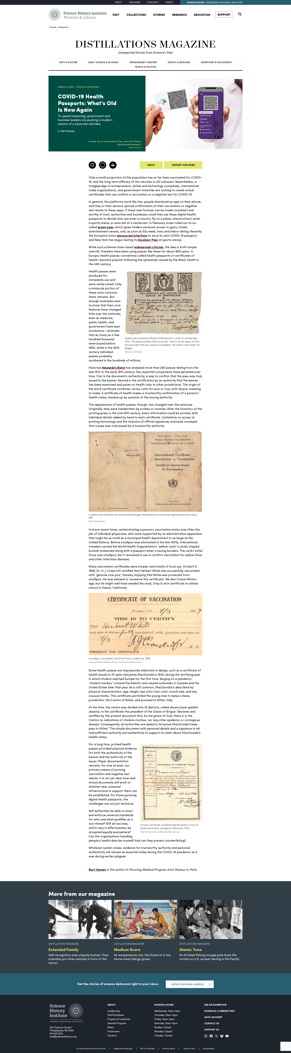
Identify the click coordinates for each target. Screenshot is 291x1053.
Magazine (134, 2)
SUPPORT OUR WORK (183, 165)
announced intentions (132, 235)
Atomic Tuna (190, 949)
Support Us (211, 1029)
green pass (105, 227)
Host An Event (213, 1017)
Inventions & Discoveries (216, 62)
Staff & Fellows (115, 1015)
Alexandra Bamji (113, 367)
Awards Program (116, 1023)
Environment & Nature (143, 62)
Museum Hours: (196, 2)
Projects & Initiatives (118, 1019)
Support (224, 14)
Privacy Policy (169, 1049)
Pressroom (113, 1031)
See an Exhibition (215, 1004)
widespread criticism (148, 247)
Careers (112, 1036)
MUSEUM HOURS (164, 1004)
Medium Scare (127, 949)
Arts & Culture (68, 62)
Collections (136, 15)
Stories (159, 15)
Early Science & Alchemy (103, 62)
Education (202, 15)
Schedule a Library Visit (219, 1011)
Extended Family (63, 949)
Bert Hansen (97, 869)
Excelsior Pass (148, 240)
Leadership (113, 1011)
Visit (115, 15)
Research (179, 15)
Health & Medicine (179, 62)
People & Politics (145, 66)
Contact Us (211, 1023)
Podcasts (153, 2)
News (110, 1027)
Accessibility (208, 1049)
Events (169, 2)
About (118, 2)
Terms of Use (189, 1049)
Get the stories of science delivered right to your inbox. (118, 984)
